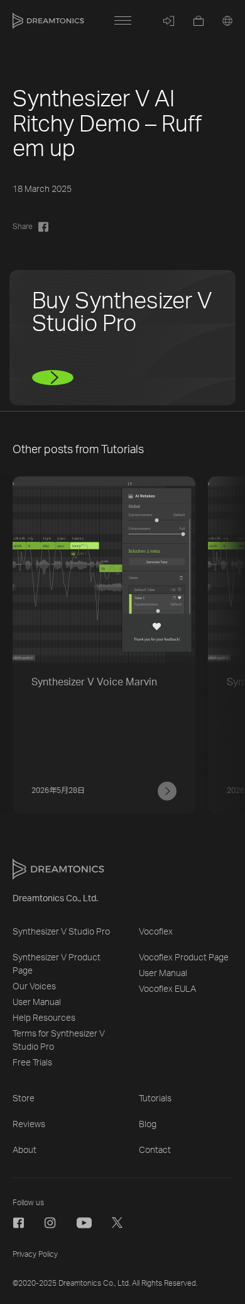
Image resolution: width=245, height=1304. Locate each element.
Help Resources (44, 1018)
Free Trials (32, 1063)
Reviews (29, 1124)
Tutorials (155, 1098)
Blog (147, 1124)
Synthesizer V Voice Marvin (94, 682)
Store (24, 1098)
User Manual (37, 1002)
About (24, 1150)
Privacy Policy (35, 1254)
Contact (155, 1150)
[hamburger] (122, 20)
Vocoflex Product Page (184, 957)
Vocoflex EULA (167, 989)
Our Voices (34, 986)
